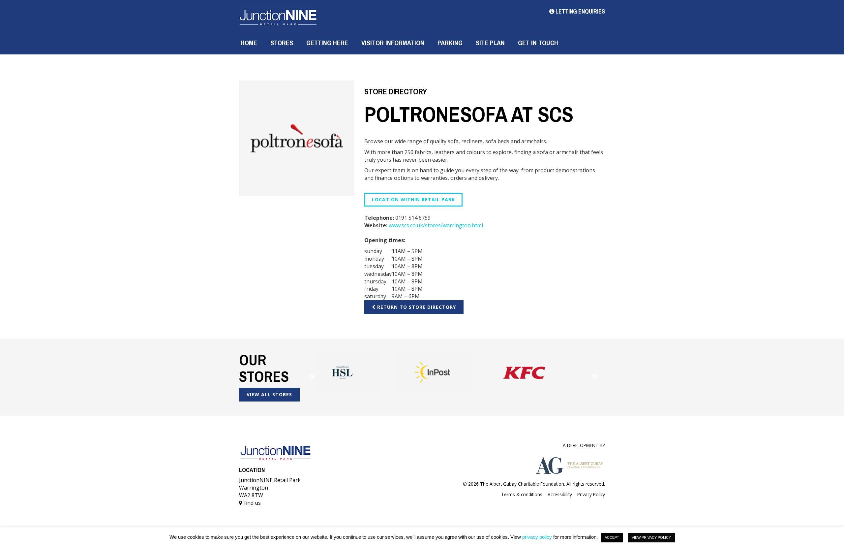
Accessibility (560, 494)
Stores (281, 42)
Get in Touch (538, 42)
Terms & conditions (521, 494)
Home (249, 42)
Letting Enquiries (579, 11)
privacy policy (537, 537)
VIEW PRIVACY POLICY (651, 537)
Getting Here (327, 42)
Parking (450, 42)
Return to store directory (416, 307)
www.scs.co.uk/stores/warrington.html (436, 225)
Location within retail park (413, 199)
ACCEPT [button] (612, 537)
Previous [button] (312, 377)
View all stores (269, 394)
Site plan (490, 42)
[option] (362, 373)
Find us (251, 502)
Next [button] (594, 377)
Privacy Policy (591, 494)
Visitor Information (392, 42)
